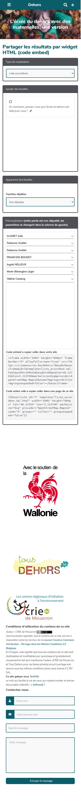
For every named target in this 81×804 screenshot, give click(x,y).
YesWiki (34, 676)
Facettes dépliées (16, 194)
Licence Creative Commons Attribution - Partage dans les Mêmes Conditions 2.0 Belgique (40, 644)
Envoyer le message (41, 781)
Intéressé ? (39, 685)
